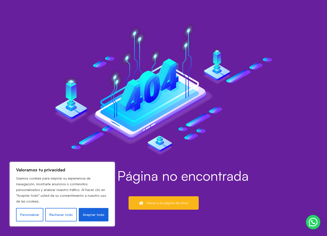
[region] (62, 194)
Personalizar (29, 215)
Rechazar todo (61, 215)
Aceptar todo (93, 215)
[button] (313, 222)
